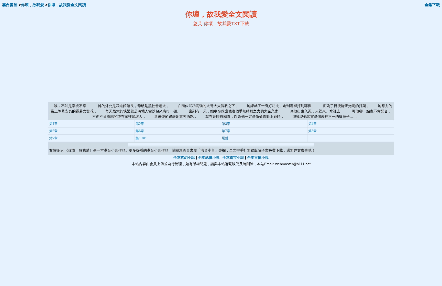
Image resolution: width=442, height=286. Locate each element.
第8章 (312, 131)
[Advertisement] (171, 64)
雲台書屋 (9, 5)
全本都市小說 (233, 157)
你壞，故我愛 (32, 5)
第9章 (53, 138)
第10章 (141, 138)
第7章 (226, 131)
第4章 (312, 124)
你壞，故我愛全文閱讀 (67, 5)
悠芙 (197, 23)
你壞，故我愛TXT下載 (226, 23)
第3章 (226, 124)
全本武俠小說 (208, 157)
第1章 (53, 124)
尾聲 (225, 138)
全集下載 (432, 5)
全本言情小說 (258, 157)
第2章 (140, 124)
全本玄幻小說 (184, 157)
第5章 (53, 131)
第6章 (140, 131)
